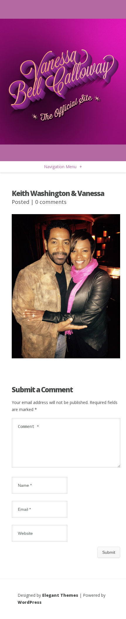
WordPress (30, 602)
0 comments (51, 201)
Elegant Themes (60, 595)
